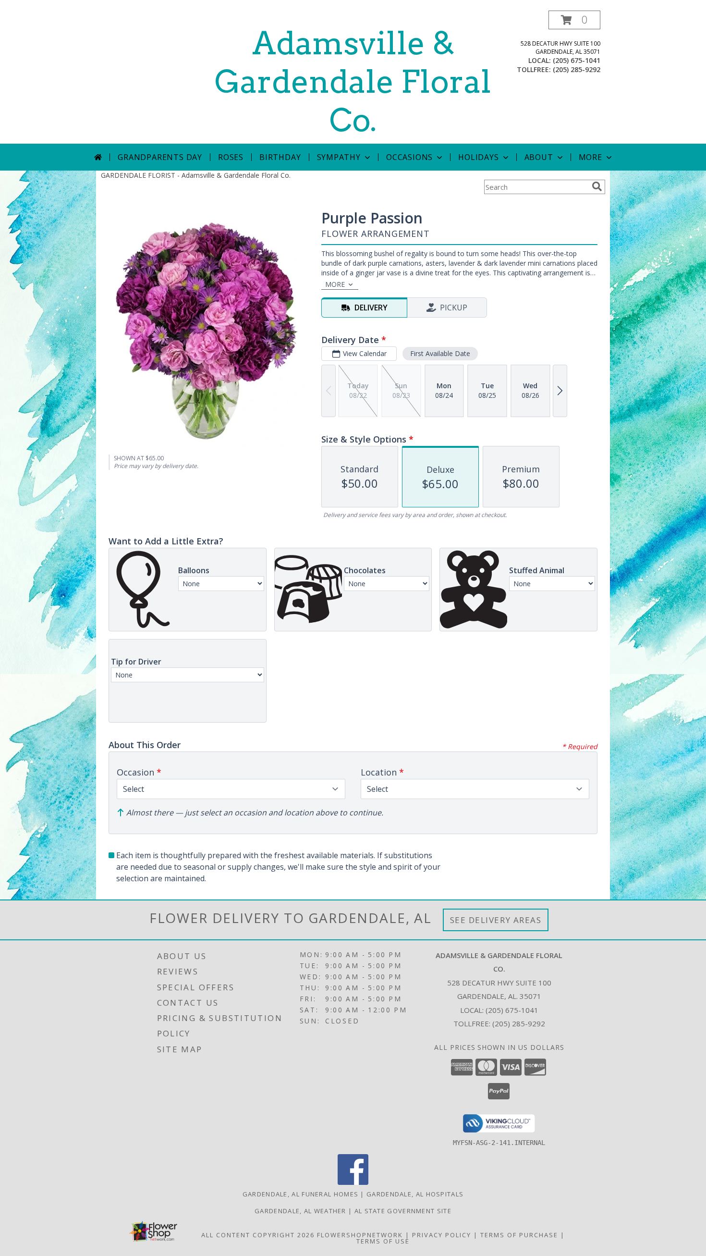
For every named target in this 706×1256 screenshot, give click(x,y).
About (538, 157)
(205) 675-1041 (576, 60)
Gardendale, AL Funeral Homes (300, 1194)
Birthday (280, 157)
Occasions (409, 157)
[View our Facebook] (353, 1182)
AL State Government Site (402, 1211)
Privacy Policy (441, 1235)
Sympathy (339, 157)
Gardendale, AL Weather (300, 1211)
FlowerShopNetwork (360, 1235)
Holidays (478, 157)
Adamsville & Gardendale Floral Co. (353, 82)
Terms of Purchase (519, 1235)
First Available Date (440, 353)
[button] (574, 20)
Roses (230, 157)
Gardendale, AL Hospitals (414, 1194)
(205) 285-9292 (576, 69)
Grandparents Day (160, 157)
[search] (597, 186)
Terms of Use (383, 1241)
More (590, 157)
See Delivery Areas (496, 919)
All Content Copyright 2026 (258, 1235)
